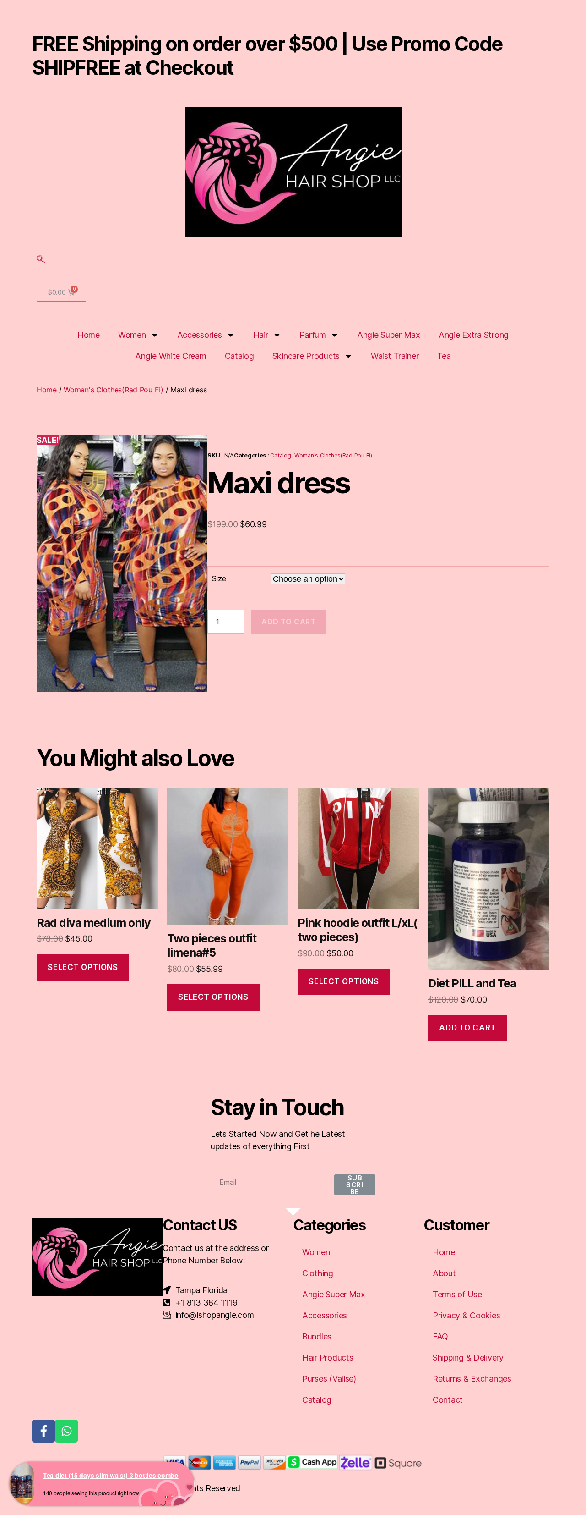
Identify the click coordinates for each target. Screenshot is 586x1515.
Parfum (312, 335)
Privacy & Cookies (466, 1315)
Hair (260, 335)
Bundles (316, 1336)
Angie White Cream (170, 356)
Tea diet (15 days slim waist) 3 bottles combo (111, 1475)
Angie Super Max (388, 335)
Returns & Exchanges (472, 1378)
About (444, 1273)
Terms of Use (457, 1294)
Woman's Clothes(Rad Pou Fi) (113, 389)
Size (219, 578)
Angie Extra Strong (474, 335)
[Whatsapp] (66, 1431)
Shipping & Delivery (468, 1357)
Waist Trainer (395, 356)
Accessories (199, 335)
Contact (448, 1400)
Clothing (317, 1273)
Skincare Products (306, 356)
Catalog (239, 356)
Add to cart (288, 621)
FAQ (440, 1336)
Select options (83, 967)
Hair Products (327, 1357)
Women (132, 335)
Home (88, 335)
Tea (444, 356)
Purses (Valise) (329, 1378)
